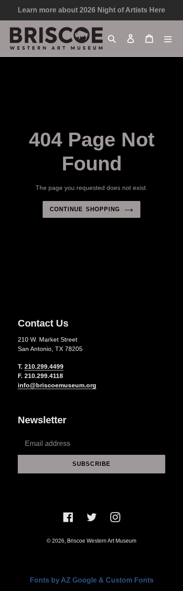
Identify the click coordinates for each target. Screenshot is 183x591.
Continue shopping (85, 209)
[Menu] (168, 38)
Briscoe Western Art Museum (101, 541)
